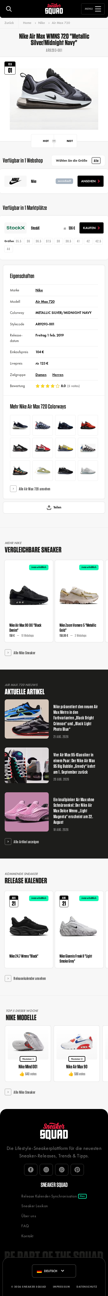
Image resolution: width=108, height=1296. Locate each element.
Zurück (9, 23)
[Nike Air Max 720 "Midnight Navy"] (20, 425)
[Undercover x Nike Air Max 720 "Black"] (20, 448)
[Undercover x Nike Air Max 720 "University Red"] (42, 448)
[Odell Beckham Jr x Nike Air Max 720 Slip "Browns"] (88, 425)
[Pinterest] (77, 1170)
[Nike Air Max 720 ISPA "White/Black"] (88, 448)
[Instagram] (46, 1170)
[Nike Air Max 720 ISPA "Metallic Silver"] (42, 425)
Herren (57, 374)
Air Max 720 (61, 23)
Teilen (57, 507)
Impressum (61, 1286)
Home (27, 23)
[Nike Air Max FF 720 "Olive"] (42, 470)
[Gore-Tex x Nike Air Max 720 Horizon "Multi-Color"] (20, 470)
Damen (41, 374)
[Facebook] (30, 1170)
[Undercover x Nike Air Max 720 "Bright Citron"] (65, 448)
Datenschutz (86, 1286)
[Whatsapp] (61, 1170)
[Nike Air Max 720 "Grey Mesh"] (88, 470)
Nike (41, 23)
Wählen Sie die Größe (77, 160)
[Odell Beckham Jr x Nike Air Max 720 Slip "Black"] (65, 425)
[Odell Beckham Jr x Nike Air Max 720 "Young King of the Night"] (65, 470)
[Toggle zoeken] (9, 9)
